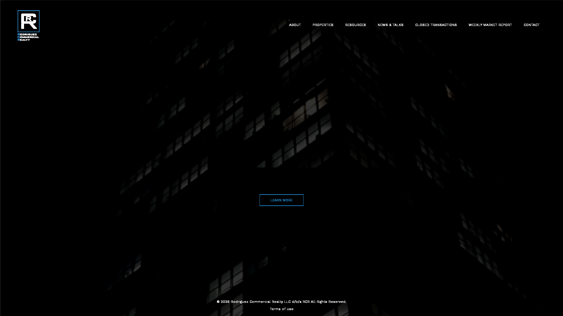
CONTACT (532, 25)
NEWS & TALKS (390, 25)
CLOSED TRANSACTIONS (436, 25)
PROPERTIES (323, 25)
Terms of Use (282, 309)
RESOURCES (355, 25)
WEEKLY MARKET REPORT (490, 25)
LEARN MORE (281, 200)
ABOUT (295, 25)
